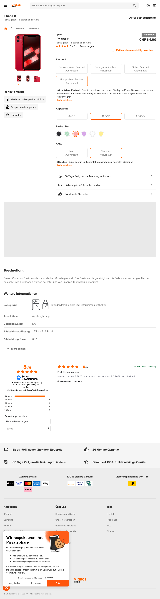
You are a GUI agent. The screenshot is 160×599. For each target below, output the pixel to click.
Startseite (6, 28)
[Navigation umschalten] (6, 6)
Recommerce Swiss (65, 514)
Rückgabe (112, 519)
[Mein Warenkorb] (154, 6)
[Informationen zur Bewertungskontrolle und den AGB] (41, 382)
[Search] (134, 6)
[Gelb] (101, 134)
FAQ (109, 525)
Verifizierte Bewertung (146, 366)
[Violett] (84, 134)
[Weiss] (92, 134)
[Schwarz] (59, 134)
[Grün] (67, 134)
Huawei (7, 525)
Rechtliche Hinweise (65, 525)
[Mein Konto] (148, 6)
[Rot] (76, 134)
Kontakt (111, 514)
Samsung (8, 519)
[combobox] (80, 6)
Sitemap (111, 531)
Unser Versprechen (65, 519)
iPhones (8, 514)
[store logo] (16, 6)
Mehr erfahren (64, 100)
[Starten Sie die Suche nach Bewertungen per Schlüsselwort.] (48, 428)
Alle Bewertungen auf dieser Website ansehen (27, 390)
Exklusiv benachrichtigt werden (134, 50)
